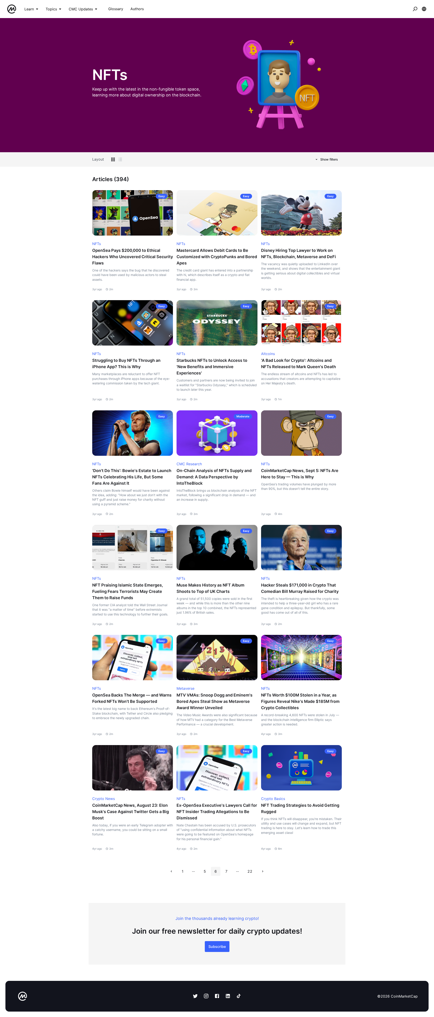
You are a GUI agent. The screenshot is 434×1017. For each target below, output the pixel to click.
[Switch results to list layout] (120, 159)
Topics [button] (51, 9)
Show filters (329, 159)
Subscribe (217, 946)
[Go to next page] (262, 871)
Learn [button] (29, 9)
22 (250, 871)
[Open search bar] (415, 9)
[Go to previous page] (171, 871)
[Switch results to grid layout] (113, 159)
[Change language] (424, 9)
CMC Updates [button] (81, 9)
